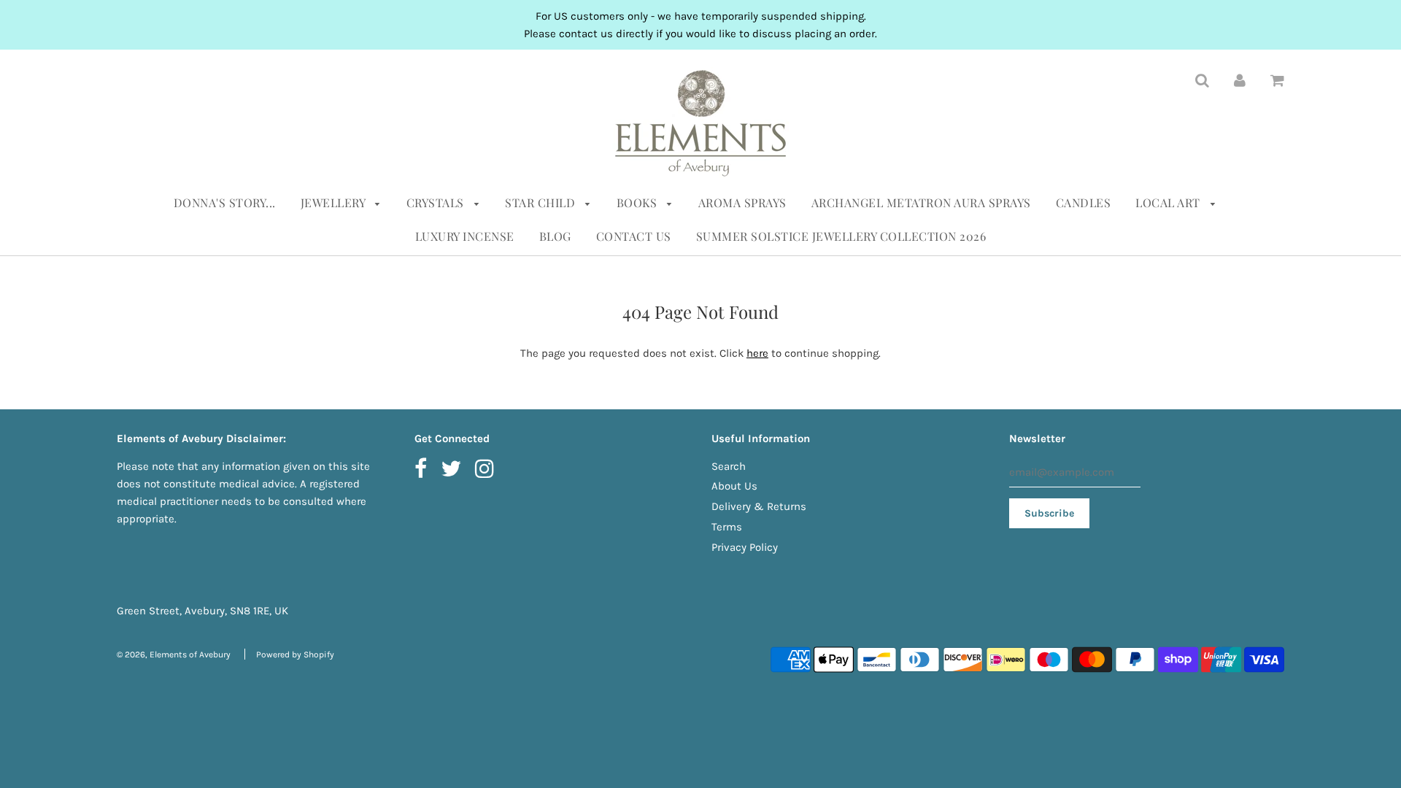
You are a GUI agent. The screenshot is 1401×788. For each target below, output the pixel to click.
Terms (726, 526)
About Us (734, 485)
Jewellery (334, 202)
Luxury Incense (464, 236)
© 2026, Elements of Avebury (174, 654)
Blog (555, 236)
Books (638, 202)
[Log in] (1240, 79)
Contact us (633, 236)
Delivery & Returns (758, 506)
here (757, 353)
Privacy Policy (744, 547)
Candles (1083, 202)
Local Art (1169, 202)
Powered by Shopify (295, 654)
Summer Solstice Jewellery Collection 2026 (841, 236)
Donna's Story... (225, 202)
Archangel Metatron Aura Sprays (921, 202)
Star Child (542, 202)
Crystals (437, 202)
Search (728, 466)
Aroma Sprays (742, 202)
